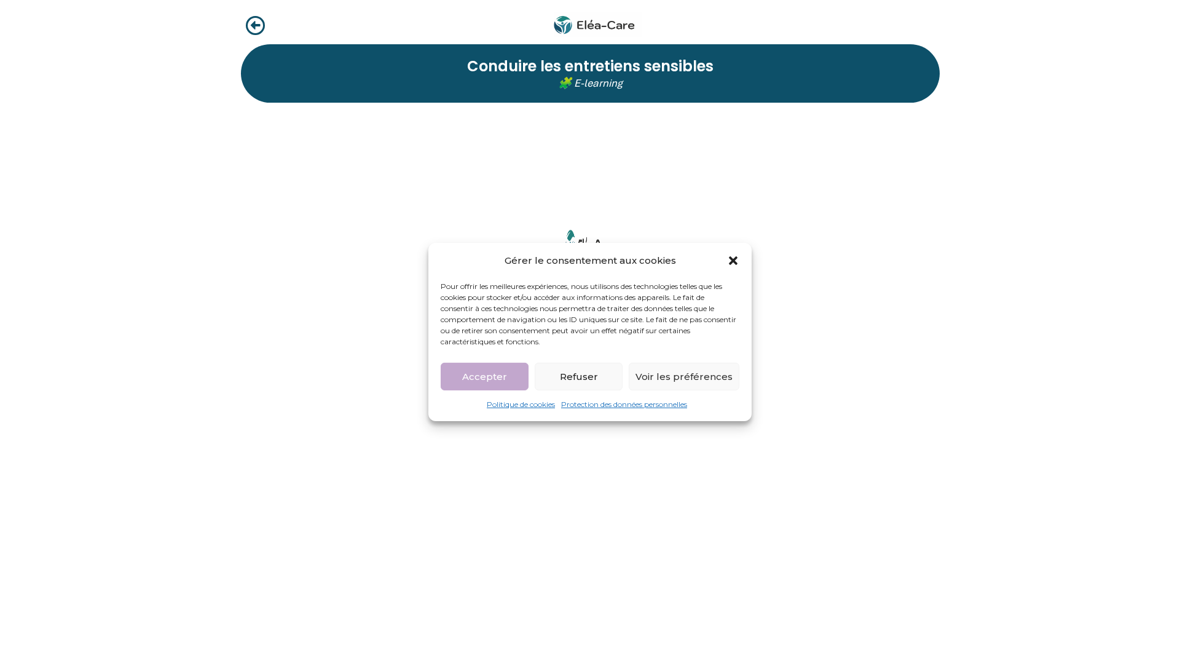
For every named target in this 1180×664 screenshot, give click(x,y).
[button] (733, 260)
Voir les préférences (684, 376)
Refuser (579, 376)
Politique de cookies (521, 404)
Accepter (484, 376)
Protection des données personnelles (624, 404)
